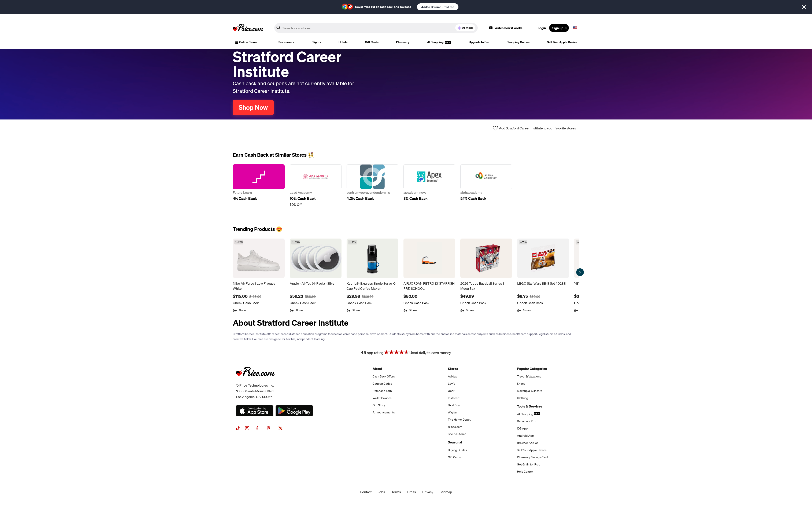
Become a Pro (526, 421)
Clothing (522, 398)
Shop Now (253, 107)
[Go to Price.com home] (248, 28)
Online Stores (248, 42)
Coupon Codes (382, 383)
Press (411, 491)
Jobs (381, 491)
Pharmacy (403, 42)
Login (542, 27)
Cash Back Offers (384, 376)
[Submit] (278, 28)
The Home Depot (459, 419)
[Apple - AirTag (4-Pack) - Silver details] (316, 258)
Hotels (343, 42)
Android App (525, 435)
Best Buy (454, 405)
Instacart (453, 398)
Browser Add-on (528, 443)
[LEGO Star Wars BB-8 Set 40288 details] (543, 258)
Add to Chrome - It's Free (437, 7)
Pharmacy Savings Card (532, 457)
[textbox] (575, 28)
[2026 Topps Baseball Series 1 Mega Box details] (486, 258)
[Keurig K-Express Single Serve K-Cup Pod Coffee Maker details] (372, 258)
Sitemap (446, 491)
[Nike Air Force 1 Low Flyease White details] (259, 258)
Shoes (521, 383)
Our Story (379, 405)
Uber (451, 390)
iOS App (522, 428)
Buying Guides (457, 450)
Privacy (427, 491)
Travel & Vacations (529, 376)
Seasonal (455, 442)
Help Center (525, 471)
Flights (316, 42)
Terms (396, 491)
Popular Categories (532, 369)
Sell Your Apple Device (562, 42)
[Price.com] (255, 381)
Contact (366, 491)
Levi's (451, 383)
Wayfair (452, 412)
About (377, 369)
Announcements (384, 412)
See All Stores (457, 434)
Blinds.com (455, 426)
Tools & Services (529, 406)
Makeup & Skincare (529, 390)
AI (467, 27)
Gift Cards (372, 42)
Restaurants (286, 42)
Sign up (557, 27)
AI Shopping (435, 42)
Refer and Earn (382, 390)
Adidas (452, 376)
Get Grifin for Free (528, 464)
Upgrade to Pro (479, 42)
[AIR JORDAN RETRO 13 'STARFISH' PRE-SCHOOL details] (429, 258)
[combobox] (376, 28)
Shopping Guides (518, 42)
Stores (453, 369)
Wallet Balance (382, 398)
